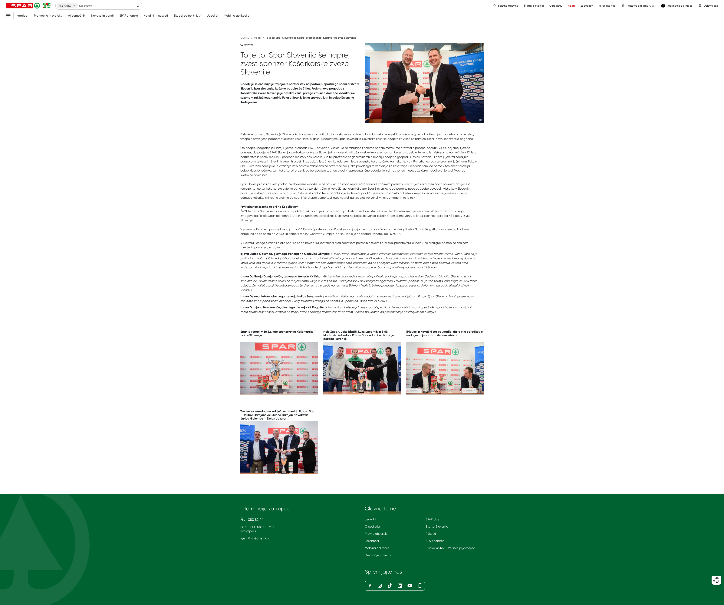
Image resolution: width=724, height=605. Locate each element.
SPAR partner (435, 541)
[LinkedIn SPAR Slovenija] (400, 586)
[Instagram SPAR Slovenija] (380, 586)
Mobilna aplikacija (236, 15)
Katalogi (22, 15)
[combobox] (67, 5)
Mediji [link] (571, 5)
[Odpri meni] (9, 16)
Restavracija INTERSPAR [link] (641, 5)
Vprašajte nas (258, 538)
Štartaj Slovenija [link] (534, 5)
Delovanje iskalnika (378, 555)
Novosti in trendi (102, 15)
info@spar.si (248, 531)
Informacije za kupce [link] (680, 5)
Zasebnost (372, 541)
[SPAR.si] (29, 5)
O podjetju (372, 526)
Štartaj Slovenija (437, 526)
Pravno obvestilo (376, 533)
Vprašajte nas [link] (606, 5)
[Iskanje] (138, 6)
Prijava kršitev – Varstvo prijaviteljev (450, 548)
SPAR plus (432, 519)
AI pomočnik (76, 15)
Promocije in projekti (48, 15)
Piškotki (431, 533)
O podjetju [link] (555, 5)
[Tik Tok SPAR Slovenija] (390, 586)
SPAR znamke (128, 15)
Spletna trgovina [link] (508, 5)
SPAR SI (244, 37)
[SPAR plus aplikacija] (420, 586)
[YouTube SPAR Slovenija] (410, 586)
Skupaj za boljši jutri (187, 15)
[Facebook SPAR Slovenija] (370, 586)
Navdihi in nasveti (155, 15)
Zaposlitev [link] (587, 5)
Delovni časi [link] (711, 5)
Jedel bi (212, 15)
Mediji (257, 37)
